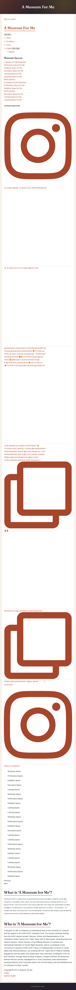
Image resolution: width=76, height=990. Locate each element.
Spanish (7, 976)
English (6, 973)
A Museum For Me (19, 28)
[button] (15, 62)
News (8, 38)
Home (8, 45)
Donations (10, 41)
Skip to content (10, 19)
